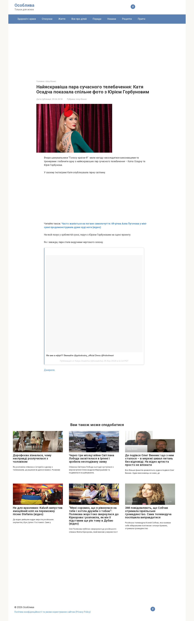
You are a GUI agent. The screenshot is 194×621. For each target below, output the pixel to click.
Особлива (24, 5)
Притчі (141, 18)
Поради (97, 18)
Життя (61, 18)
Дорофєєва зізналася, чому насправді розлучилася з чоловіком (32, 458)
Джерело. (49, 370)
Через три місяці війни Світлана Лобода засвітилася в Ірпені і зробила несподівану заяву (91, 458)
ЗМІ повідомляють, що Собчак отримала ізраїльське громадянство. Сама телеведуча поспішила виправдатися (148, 512)
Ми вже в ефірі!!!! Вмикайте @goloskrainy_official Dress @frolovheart (80, 355)
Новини (111, 18)
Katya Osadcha (82, 361)
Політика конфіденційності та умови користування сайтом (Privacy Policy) (52, 612)
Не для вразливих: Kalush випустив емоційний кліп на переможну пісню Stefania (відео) (37, 511)
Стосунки (47, 18)
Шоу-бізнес (81, 99)
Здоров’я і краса (26, 18)
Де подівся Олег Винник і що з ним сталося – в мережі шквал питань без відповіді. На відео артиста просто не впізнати (149, 460)
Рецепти (127, 18)
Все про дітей (79, 18)
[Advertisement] (97, 49)
